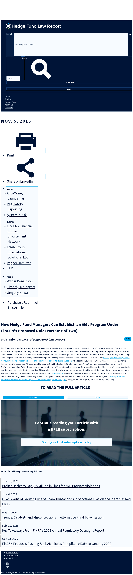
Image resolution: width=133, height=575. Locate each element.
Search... (10, 34)
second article (57, 373)
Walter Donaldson (20, 281)
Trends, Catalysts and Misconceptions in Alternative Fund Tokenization (53, 517)
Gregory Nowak (18, 292)
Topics (8, 99)
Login (69, 89)
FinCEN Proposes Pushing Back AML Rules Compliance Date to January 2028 (56, 543)
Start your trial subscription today (66, 442)
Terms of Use (12, 555)
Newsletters (10, 102)
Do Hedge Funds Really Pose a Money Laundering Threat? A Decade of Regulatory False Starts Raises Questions (65, 359)
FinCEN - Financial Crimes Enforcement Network (20, 234)
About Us (9, 104)
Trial (69, 82)
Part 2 (128, 339)
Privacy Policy (12, 552)
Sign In (97, 397)
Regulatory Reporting (15, 207)
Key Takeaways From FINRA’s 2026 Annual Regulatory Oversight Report (53, 530)
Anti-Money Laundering (15, 196)
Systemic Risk (17, 215)
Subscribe (9, 107)
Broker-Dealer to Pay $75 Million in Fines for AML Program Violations (51, 486)
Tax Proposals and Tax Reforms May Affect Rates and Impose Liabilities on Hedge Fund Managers (64, 378)
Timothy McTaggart (21, 287)
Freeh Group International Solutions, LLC (17, 252)
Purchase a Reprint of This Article (23, 305)
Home (7, 96)
